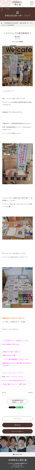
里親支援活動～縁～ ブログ (26, 23)
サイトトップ (17, 419)
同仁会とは (17, 425)
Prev (5, 392)
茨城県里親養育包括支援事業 (11, 23)
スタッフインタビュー (17, 431)
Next (30, 392)
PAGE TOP (18, 454)
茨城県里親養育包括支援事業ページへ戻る (17, 401)
